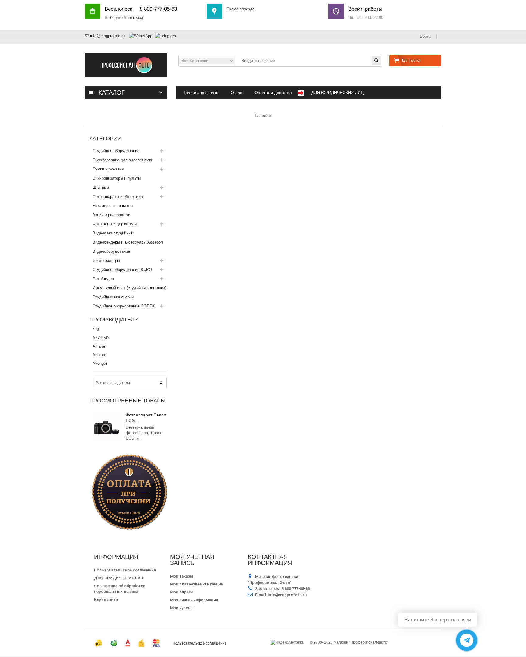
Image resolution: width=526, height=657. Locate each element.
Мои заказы (181, 576)
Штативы (101, 187)
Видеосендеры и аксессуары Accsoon (128, 242)
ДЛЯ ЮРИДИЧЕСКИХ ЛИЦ (118, 578)
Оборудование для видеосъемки (123, 160)
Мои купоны (182, 608)
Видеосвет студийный (113, 233)
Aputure (99, 355)
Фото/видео (103, 278)
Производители (114, 320)
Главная (263, 115)
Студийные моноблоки (113, 297)
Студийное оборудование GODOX (124, 306)
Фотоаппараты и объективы (118, 196)
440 (96, 329)
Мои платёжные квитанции (196, 584)
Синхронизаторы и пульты (117, 178)
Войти (426, 36)
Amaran (99, 346)
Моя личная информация (194, 600)
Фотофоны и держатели (115, 224)
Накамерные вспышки (113, 205)
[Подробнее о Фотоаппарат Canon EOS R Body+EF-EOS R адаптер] (107, 427)
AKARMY (101, 338)
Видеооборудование (111, 251)
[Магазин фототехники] (126, 64)
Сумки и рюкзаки (108, 169)
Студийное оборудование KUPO (122, 269)
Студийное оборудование (116, 151)
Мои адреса (181, 592)
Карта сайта (106, 599)
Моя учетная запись (192, 559)
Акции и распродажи (111, 215)
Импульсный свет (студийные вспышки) (129, 288)
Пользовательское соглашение (125, 570)
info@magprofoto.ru (107, 35)
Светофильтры (106, 260)
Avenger (100, 363)
